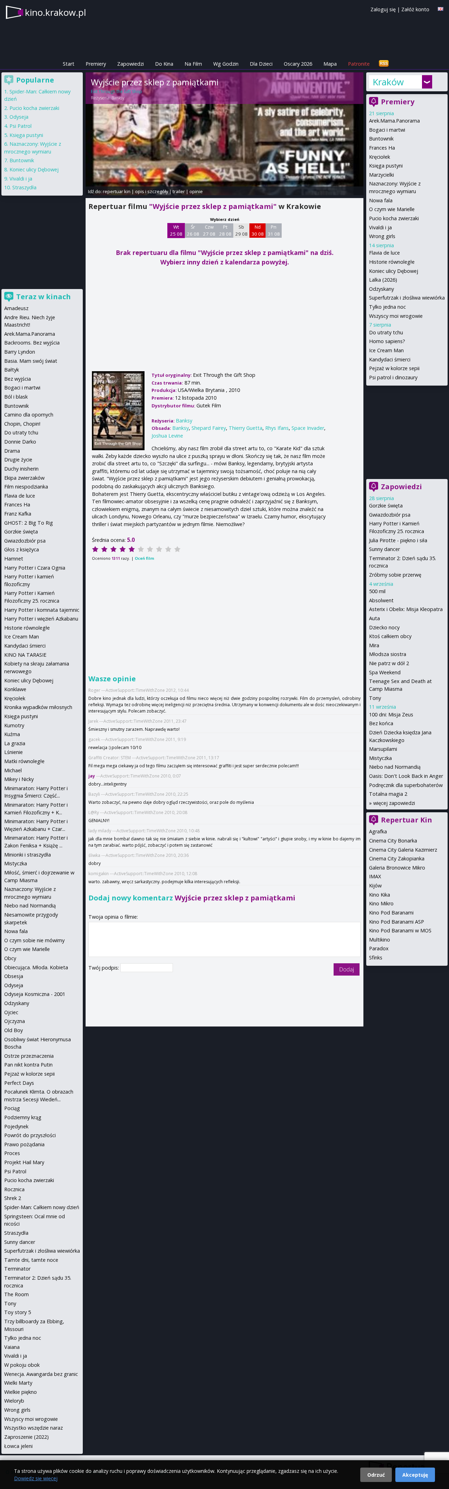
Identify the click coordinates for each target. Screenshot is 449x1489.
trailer (179, 191)
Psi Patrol (20, 126)
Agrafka (378, 831)
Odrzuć (376, 1474)
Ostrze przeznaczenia (29, 1055)
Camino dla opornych (28, 414)
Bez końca (381, 723)
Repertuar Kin (406, 820)
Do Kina (164, 63)
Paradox (379, 948)
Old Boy (13, 1030)
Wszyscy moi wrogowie (396, 316)
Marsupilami (383, 749)
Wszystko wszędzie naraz (33, 1427)
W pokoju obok (22, 1365)
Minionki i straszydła (27, 854)
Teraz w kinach (43, 296)
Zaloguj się (383, 9)
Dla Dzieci (261, 63)
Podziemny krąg (22, 1117)
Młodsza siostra (387, 654)
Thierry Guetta (245, 428)
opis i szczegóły (151, 191)
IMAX (375, 876)
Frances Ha (382, 147)
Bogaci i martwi (387, 129)
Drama (12, 450)
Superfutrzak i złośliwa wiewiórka (407, 297)
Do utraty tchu (386, 332)
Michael (13, 770)
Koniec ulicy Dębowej (393, 271)
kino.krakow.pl (55, 12)
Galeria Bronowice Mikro (397, 867)
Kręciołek (379, 156)
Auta (374, 618)
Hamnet (13, 558)
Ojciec (11, 1012)
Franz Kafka (17, 513)
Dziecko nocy (384, 627)
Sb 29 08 (241, 230)
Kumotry (14, 725)
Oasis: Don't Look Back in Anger (406, 776)
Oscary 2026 (298, 63)
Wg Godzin (226, 63)
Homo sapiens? (387, 341)
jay (91, 776)
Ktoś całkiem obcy (390, 636)
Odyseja (18, 116)
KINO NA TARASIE (25, 654)
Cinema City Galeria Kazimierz (403, 849)
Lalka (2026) (383, 279)
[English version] (440, 9)
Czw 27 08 (209, 230)
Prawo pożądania (24, 1144)
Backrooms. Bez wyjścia (32, 342)
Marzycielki (381, 174)
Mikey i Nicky (19, 779)
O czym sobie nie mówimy (34, 940)
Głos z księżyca (21, 549)
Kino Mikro (381, 903)
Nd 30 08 (258, 230)
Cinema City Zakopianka (396, 858)
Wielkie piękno (20, 1392)
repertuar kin (116, 191)
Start (68, 63)
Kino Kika (379, 894)
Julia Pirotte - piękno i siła (398, 540)
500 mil (377, 591)
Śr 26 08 (193, 230)
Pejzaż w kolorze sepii (394, 368)
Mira (374, 645)
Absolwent (381, 600)
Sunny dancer (384, 549)
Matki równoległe (24, 761)
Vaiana (12, 1347)
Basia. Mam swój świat (30, 361)
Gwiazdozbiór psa (389, 514)
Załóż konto (415, 9)
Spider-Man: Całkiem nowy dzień (41, 1207)
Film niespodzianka (26, 486)
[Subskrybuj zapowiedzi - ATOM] (383, 63)
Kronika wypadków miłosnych (38, 707)
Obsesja (13, 976)
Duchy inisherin (21, 468)
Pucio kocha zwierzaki (394, 218)
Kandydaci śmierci (389, 359)
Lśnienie (13, 752)
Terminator (17, 1268)
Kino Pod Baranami (391, 912)
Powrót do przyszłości (30, 1135)
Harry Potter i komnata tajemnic (41, 609)
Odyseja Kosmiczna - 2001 (34, 994)
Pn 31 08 (274, 230)
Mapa (330, 63)
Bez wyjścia (17, 378)
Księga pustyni (386, 165)
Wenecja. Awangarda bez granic (41, 1374)
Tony (375, 698)
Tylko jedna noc (387, 306)
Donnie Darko (20, 441)
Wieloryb (14, 1400)
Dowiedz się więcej (36, 1478)
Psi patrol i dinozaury (393, 377)
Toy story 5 (17, 1312)
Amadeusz (16, 308)
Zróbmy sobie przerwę (395, 574)
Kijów (375, 885)
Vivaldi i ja (380, 227)
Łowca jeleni (18, 1446)
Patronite (359, 63)
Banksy (118, 98)
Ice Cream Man (386, 350)
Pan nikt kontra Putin (28, 1064)
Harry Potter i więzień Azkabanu (41, 618)
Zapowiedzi (130, 63)
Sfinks (375, 957)
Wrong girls (382, 236)
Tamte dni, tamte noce (31, 1260)
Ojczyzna (14, 1021)
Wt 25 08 (176, 230)
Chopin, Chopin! (22, 423)
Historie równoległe (392, 261)
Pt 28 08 (225, 230)
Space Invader (307, 428)
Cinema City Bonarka (393, 840)
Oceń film (144, 558)
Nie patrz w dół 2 (389, 663)
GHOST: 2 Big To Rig (28, 522)
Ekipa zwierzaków (24, 477)
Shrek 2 (12, 1198)
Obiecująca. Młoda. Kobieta (36, 967)
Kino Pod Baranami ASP (396, 921)
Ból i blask (16, 396)
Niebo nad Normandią (395, 766)
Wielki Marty (18, 1382)
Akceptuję (415, 1474)
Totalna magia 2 (388, 794)
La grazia (14, 743)
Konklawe (15, 689)
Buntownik (381, 138)
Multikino (379, 939)
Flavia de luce (384, 252)
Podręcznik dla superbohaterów (406, 785)
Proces (12, 1153)
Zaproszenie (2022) (26, 1437)
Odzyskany (381, 289)
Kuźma (12, 734)
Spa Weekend (385, 672)
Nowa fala (381, 200)
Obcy (10, 958)
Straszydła (24, 187)
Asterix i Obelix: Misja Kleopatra (406, 609)
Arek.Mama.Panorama (394, 120)
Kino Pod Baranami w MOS (400, 930)
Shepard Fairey (209, 428)
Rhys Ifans (277, 428)
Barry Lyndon (19, 351)
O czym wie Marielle (392, 209)
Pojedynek (16, 1126)
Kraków (388, 82)
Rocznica (14, 1189)
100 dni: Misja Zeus (391, 714)
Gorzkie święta (386, 505)
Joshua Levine (167, 435)
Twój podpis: (104, 967)
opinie (196, 191)
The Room (16, 1294)
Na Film (193, 63)
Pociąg (12, 1108)
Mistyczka (380, 758)
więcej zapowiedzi (394, 803)
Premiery (96, 63)
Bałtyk (11, 369)
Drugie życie (18, 459)
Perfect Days (19, 1083)
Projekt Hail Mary (24, 1162)
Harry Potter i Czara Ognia (34, 567)
